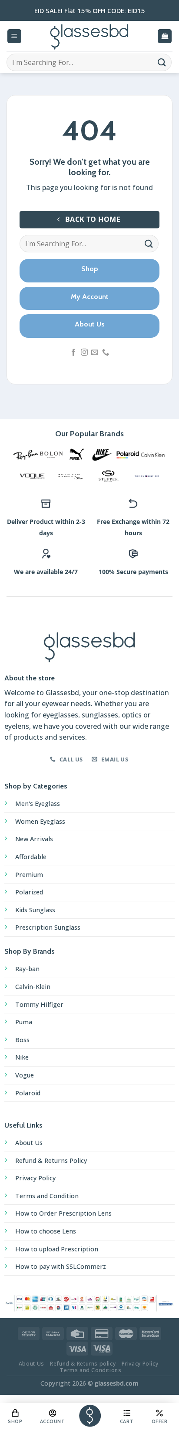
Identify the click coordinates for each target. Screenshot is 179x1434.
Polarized (29, 892)
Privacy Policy (35, 1178)
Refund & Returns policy (83, 1363)
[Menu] (14, 36)
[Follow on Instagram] (84, 353)
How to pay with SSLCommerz (60, 1266)
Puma (23, 1022)
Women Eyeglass (40, 821)
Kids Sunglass (35, 910)
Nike (22, 1057)
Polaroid (27, 1093)
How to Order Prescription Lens (63, 1213)
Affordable (30, 857)
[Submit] (162, 62)
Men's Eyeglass (37, 803)
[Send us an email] (94, 353)
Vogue (24, 1075)
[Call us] (105, 353)
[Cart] (165, 36)
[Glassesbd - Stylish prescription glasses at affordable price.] (89, 36)
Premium (29, 874)
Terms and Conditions (90, 1370)
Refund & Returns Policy (51, 1160)
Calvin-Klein (32, 986)
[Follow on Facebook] (73, 353)
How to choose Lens (45, 1231)
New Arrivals (34, 839)
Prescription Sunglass (47, 927)
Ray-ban (27, 969)
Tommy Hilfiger (39, 1004)
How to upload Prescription (56, 1249)
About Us (29, 1142)
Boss (22, 1040)
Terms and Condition (47, 1196)
